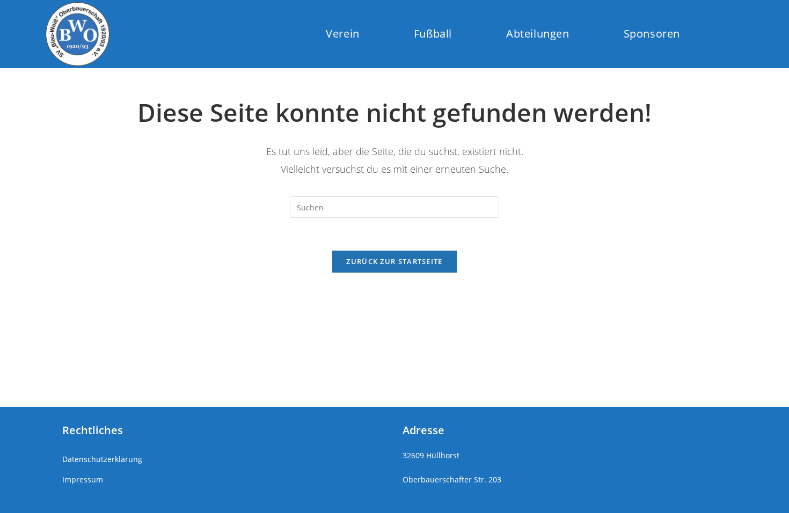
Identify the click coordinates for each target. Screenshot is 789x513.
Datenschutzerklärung (102, 459)
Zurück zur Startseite (394, 261)
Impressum (82, 479)
